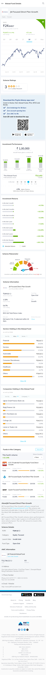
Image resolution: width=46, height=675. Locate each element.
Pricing (21, 600)
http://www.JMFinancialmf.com (11, 586)
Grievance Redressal (16, 607)
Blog (34, 600)
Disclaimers (23, 613)
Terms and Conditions (17, 610)
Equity (28, 506)
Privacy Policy (31, 610)
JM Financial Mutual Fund (19, 508)
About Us (13, 600)
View (33, 319)
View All (39, 449)
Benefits (27, 600)
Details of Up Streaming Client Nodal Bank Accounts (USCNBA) (23, 616)
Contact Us (29, 603)
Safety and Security (30, 607)
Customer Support (18, 603)
